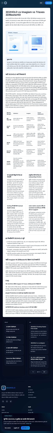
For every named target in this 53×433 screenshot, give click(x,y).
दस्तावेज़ (3, 410)
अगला (44, 371)
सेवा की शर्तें (30, 410)
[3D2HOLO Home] (5, 3)
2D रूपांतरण (30, 389)
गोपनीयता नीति (30, 412)
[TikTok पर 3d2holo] (10, 401)
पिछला (33, 371)
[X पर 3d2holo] (3, 401)
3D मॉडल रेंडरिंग (31, 392)
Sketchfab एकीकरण (32, 397)
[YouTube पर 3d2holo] (7, 401)
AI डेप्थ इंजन (30, 394)
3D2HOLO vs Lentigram (38, 343)
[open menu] (2, 2)
